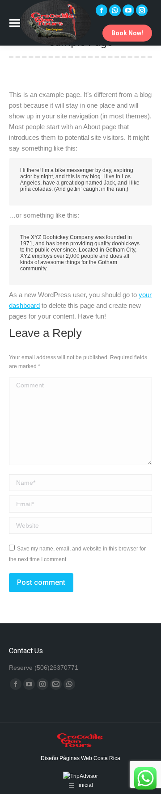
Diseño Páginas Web (67, 758)
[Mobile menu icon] (15, 23)
